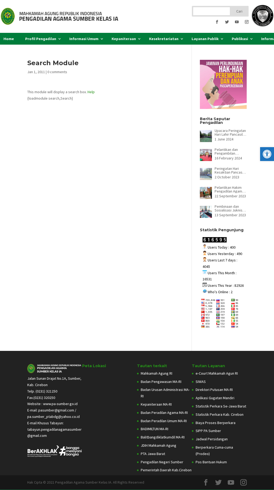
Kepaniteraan (124, 39)
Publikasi (240, 39)
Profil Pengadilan (40, 39)
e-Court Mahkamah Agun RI (217, 373)
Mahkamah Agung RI (156, 373)
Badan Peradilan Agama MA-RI (164, 412)
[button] (267, 154)
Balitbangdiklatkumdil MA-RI (163, 437)
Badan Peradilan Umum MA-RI (164, 420)
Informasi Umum (83, 39)
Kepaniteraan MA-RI (156, 404)
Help (91, 91)
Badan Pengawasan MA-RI (161, 381)
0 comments (57, 71)
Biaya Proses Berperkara (215, 422)
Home (8, 39)
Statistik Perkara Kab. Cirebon (219, 414)
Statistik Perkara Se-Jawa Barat (221, 406)
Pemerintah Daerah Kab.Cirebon (166, 470)
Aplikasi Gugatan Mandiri (215, 397)
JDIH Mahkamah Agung (158, 445)
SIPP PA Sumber (208, 430)
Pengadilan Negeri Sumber (162, 462)
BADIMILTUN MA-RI (154, 428)
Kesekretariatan (163, 39)
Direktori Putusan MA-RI (214, 389)
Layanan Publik (205, 39)
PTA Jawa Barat (153, 453)
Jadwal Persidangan (212, 439)
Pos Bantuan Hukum (211, 462)
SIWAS (201, 381)
